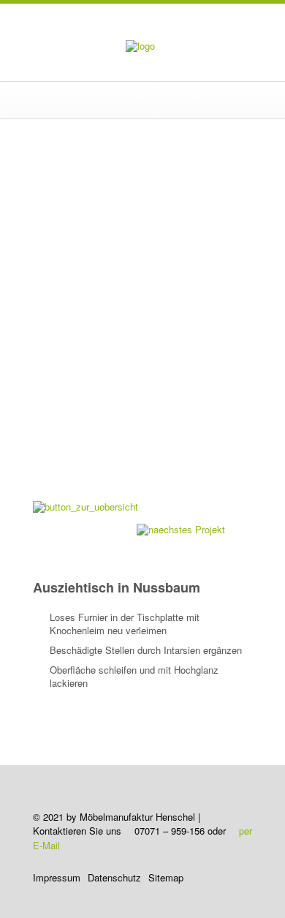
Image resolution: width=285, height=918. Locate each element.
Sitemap (165, 877)
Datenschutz (114, 877)
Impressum (56, 877)
